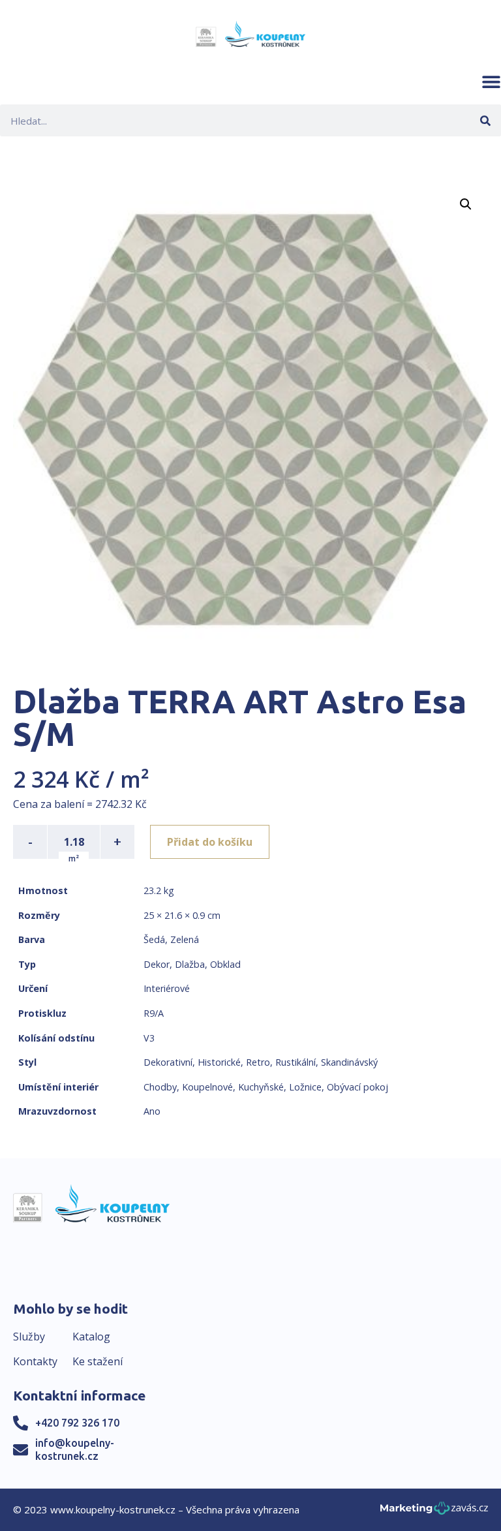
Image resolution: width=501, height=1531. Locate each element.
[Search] (485, 120)
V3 (149, 1038)
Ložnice (305, 1087)
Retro (258, 1062)
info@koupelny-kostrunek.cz (74, 1449)
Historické (219, 1062)
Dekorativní (168, 1062)
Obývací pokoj (357, 1087)
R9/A (154, 1013)
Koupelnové (207, 1087)
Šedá (154, 939)
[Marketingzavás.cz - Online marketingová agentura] (434, 1511)
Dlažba (190, 964)
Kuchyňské (261, 1087)
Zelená (184, 939)
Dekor (157, 964)
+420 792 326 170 (77, 1423)
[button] (491, 81)
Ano (152, 1111)
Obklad (225, 964)
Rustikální (295, 1062)
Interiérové (167, 988)
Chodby (160, 1087)
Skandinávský (349, 1062)
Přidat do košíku (209, 842)
